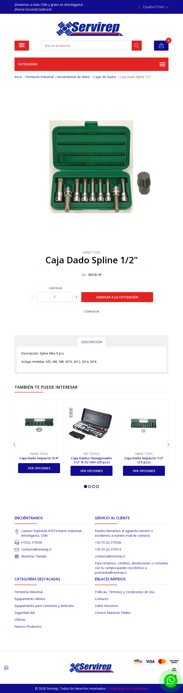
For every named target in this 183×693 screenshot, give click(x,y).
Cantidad (55, 288)
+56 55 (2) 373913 (108, 549)
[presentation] (14, 444)
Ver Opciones (39, 468)
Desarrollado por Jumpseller (127, 688)
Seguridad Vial (25, 612)
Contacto (101, 599)
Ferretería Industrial (29, 592)
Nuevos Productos (28, 626)
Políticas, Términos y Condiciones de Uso (125, 592)
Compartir (91, 312)
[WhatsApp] (6, 667)
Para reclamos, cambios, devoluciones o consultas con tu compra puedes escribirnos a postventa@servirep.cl (131, 568)
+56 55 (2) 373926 (108, 542)
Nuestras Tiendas (34, 556)
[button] (155, 6)
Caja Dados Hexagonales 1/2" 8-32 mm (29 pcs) (91, 460)
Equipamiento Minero (30, 599)
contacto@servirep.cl (36, 549)
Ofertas (20, 619)
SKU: (84, 275)
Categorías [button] (27, 64)
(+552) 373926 (31, 542)
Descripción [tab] (91, 342)
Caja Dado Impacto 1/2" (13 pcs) (144, 460)
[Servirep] (89, 29)
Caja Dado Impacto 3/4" (39, 458)
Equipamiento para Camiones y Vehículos (44, 606)
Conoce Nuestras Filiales (113, 612)
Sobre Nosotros (106, 606)
